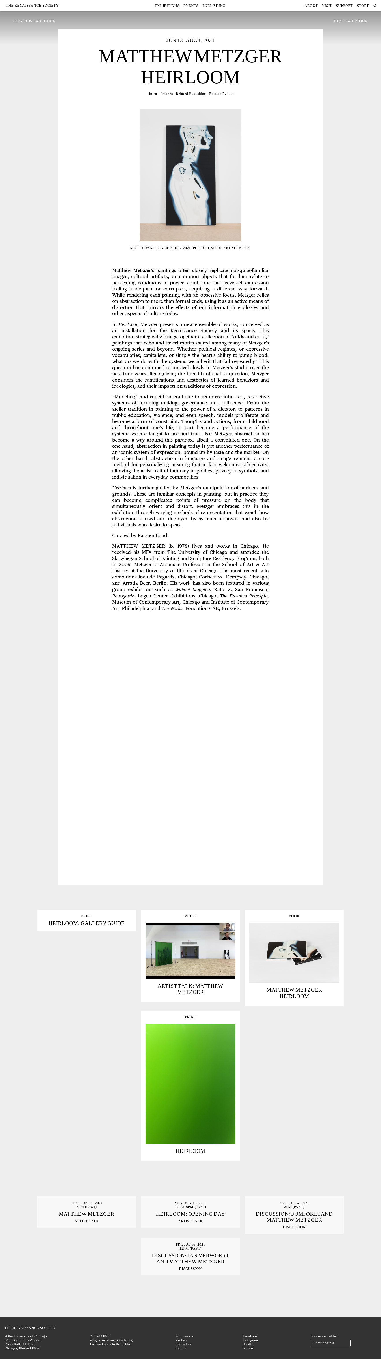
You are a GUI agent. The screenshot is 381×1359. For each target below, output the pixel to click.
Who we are (184, 1336)
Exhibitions (167, 5)
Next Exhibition (351, 21)
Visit (327, 5)
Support (344, 5)
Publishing (214, 5)
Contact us (183, 1344)
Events (190, 5)
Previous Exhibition (34, 21)
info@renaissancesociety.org (111, 1340)
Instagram (250, 1340)
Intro (153, 93)
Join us (180, 1348)
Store (363, 5)
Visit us (181, 1340)
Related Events (221, 93)
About (311, 5)
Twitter (248, 1344)
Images (167, 93)
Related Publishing (191, 93)
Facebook (250, 1336)
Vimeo (248, 1348)
